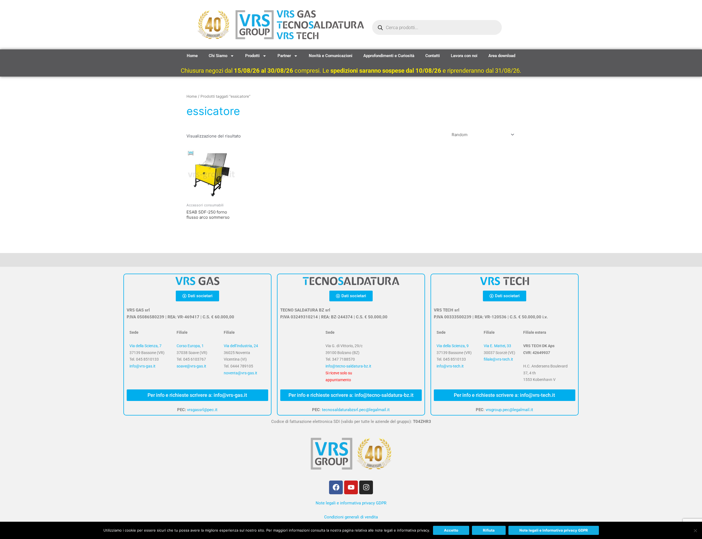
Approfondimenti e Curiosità (388, 55)
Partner (284, 55)
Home (192, 55)
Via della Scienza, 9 (453, 346)
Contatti (432, 55)
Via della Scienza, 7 (145, 346)
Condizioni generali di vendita (351, 517)
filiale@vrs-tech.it (498, 359)
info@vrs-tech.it (450, 366)
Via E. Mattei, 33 (497, 346)
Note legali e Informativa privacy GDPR (553, 530)
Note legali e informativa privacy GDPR (351, 503)
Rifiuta (489, 530)
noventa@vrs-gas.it (240, 373)
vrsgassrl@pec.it (202, 409)
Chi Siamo (218, 55)
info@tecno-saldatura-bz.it (348, 366)
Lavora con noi (464, 55)
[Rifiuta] (695, 530)
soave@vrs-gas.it (191, 366)
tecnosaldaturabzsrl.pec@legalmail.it (356, 409)
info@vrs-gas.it (142, 366)
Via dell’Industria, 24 (241, 346)
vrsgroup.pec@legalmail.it (509, 409)
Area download (501, 55)
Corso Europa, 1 (190, 346)
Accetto (451, 530)
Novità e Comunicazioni (330, 55)
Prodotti (252, 55)
